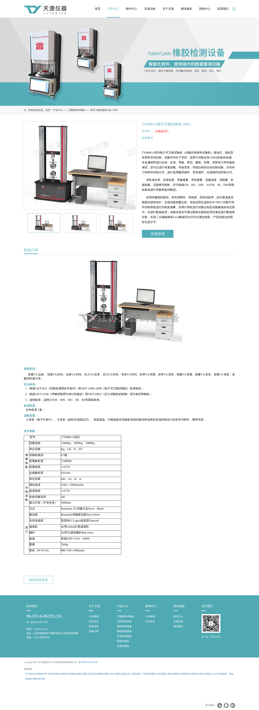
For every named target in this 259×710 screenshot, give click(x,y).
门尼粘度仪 (135, 674)
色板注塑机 (82, 674)
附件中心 (131, 8)
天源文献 (149, 8)
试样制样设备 (124, 621)
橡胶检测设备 (124, 631)
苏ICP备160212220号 (88, 662)
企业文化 (94, 621)
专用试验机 (123, 646)
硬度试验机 (123, 641)
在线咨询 (158, 234)
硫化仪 (126, 674)
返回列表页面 (38, 580)
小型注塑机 (161, 674)
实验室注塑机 (149, 674)
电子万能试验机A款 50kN (104, 110)
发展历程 (94, 631)
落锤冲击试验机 (68, 674)
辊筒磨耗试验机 (102, 674)
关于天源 (168, 8)
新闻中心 (204, 8)
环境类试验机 (124, 636)
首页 (97, 8)
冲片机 (217, 674)
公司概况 (94, 616)
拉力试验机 (37, 674)
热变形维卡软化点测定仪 (201, 674)
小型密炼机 (183, 674)
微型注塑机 (173, 674)
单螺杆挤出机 (38, 679)
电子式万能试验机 (52, 674)
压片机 (91, 674)
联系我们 (223, 8)
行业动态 (150, 621)
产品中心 (113, 8)
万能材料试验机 (76, 110)
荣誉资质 (94, 626)
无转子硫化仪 (116, 674)
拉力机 (29, 674)
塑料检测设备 (124, 626)
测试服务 (186, 8)
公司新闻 (150, 616)
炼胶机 (224, 674)
